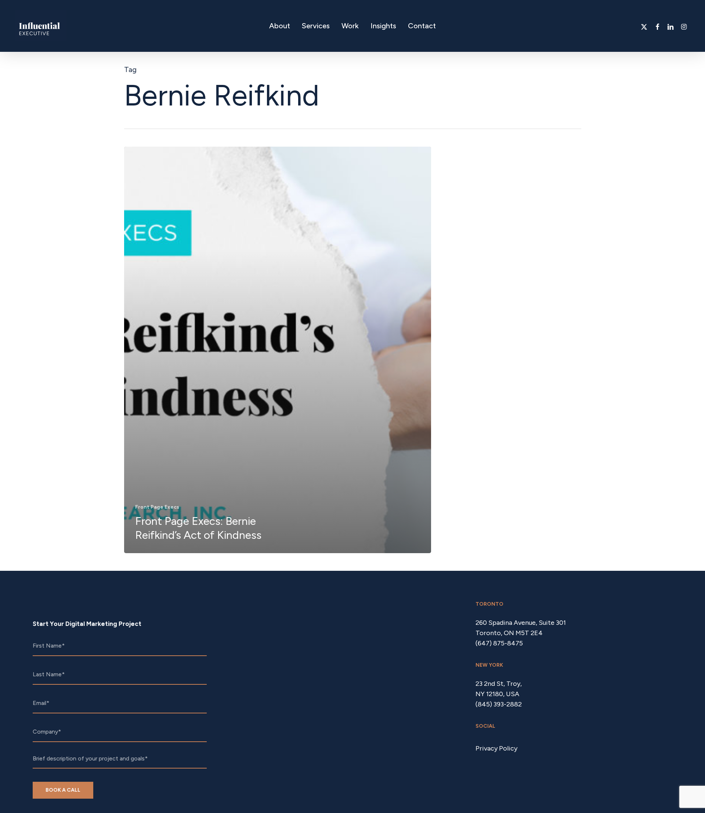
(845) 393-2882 (499, 704)
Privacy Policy (496, 748)
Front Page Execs (157, 507)
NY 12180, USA (497, 694)
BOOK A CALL (63, 790)
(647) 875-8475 (499, 643)
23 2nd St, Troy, (499, 684)
